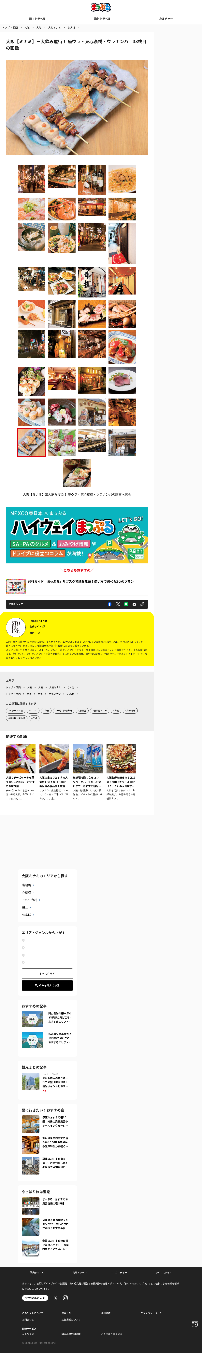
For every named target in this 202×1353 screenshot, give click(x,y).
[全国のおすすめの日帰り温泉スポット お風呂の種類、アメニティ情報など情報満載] (30, 1241)
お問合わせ (28, 1319)
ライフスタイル (163, 1272)
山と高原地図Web (71, 1333)
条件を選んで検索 (49, 985)
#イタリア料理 (15, 710)
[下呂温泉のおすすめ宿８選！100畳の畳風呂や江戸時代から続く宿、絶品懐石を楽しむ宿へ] (30, 1138)
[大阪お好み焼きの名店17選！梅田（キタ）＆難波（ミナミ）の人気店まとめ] (121, 772)
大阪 (44, 1090)
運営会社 (66, 1313)
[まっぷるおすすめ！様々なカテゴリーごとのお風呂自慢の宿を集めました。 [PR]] (30, 1199)
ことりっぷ (28, 1333)
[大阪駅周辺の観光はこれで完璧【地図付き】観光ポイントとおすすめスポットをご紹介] (30, 1075)
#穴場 (34, 718)
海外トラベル (102, 18)
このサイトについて (32, 1313)
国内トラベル (37, 18)
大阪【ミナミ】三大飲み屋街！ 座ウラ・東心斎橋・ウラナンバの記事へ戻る (77, 494)
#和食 (46, 710)
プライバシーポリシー (152, 1313)
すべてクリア (47, 973)
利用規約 (105, 1313)
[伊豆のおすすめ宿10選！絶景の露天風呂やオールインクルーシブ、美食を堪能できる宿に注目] (30, 1117)
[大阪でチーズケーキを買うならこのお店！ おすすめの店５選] (21, 772)
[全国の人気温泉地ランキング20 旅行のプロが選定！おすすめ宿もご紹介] (30, 1220)
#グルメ (33, 710)
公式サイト (35, 626)
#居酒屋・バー (100, 710)
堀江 (25, 907)
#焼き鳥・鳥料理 (16, 718)
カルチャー (166, 18)
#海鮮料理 (130, 710)
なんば (26, 914)
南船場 (26, 885)
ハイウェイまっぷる (111, 1333)
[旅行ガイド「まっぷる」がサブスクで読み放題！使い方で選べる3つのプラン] (16, 586)
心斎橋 (26, 892)
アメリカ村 (29, 899)
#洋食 (116, 710)
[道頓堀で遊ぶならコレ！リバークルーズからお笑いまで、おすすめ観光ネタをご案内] (88, 772)
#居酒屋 (82, 710)
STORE (43, 621)
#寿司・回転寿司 (63, 710)
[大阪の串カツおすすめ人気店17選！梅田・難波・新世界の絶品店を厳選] (54, 772)
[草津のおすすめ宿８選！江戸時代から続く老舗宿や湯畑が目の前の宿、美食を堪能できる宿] (30, 1159)
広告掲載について (71, 1319)
